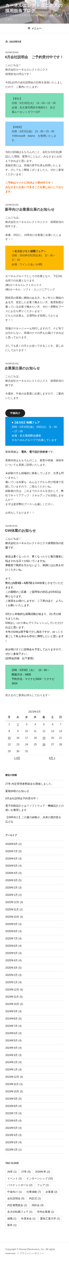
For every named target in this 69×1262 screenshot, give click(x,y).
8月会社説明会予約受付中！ (22, 798)
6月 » (52, 757)
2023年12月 (12, 1076)
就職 (11, 1218)
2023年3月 (11, 1142)
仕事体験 (33, 1191)
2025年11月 (12, 909)
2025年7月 (11, 938)
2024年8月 (11, 1018)
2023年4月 (11, 1134)
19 (43, 737)
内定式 (35, 1198)
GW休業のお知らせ (20, 530)
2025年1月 (11, 982)
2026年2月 (11, 887)
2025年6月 (11, 945)
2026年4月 (11, 872)
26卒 (12, 1171)
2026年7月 (11, 851)
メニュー (36, 28)
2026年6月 (11, 858)
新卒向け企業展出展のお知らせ (29, 209)
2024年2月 (11, 1062)
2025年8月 (11, 931)
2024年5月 (11, 1040)
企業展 (51, 1191)
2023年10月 (12, 1091)
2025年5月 (11, 953)
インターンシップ (39, 1178)
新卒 (11, 1225)
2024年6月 (11, 1033)
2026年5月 (11, 865)
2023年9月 (11, 1098)
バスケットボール (19, 1185)
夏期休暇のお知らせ (17, 791)
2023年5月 (11, 1127)
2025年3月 (11, 967)
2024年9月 (11, 1011)
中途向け (14, 1191)
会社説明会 (15, 1198)
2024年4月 (11, 1047)
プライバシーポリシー (31, 1253)
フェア (43, 1185)
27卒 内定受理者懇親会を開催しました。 (29, 783)
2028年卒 (42, 1171)
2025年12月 (12, 902)
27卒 (26, 1171)
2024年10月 (12, 1003)
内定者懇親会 (17, 1205)
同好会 (38, 1205)
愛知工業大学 (50, 1218)
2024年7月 (11, 1025)
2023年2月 (11, 1149)
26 (43, 744)
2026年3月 (11, 880)
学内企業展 (45, 1211)
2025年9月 (11, 924)
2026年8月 (11, 843)
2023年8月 (11, 1105)
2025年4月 (11, 960)
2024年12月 (12, 989)
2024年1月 (11, 1069)
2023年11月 (12, 1084)
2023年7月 (11, 1113)
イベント (14, 1178)
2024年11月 (12, 996)
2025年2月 (11, 974)
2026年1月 (11, 894)
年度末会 (28, 1218)
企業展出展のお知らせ (22, 368)
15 (9, 737)
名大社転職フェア (19, 1211)
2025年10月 (12, 916)
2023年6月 (11, 1120)
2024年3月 (11, 1055)
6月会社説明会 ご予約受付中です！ (34, 57)
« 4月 (17, 757)
